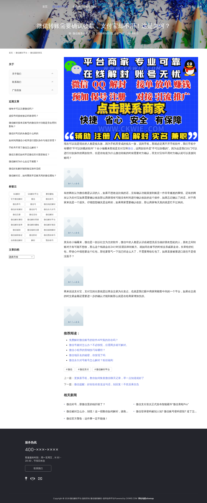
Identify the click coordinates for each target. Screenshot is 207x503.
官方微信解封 (16, 199)
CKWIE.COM (131, 498)
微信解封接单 (16, 224)
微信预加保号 (49, 235)
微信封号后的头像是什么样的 (23, 133)
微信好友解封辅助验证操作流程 (25, 168)
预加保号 (50, 240)
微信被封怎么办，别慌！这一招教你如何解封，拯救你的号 (97, 411)
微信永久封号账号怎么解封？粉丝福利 (91, 360)
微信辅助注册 (33, 230)
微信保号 (50, 199)
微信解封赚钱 (33, 224)
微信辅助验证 (16, 235)
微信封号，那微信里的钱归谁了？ (85, 404)
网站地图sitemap (146, 498)
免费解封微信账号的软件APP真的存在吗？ (93, 340)
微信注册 (17, 214)
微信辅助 (17, 230)
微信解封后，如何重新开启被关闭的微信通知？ (32, 175)
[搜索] (181, 6)
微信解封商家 (33, 219)
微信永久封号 (49, 209)
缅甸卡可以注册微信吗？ (21, 108)
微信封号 (33, 209)
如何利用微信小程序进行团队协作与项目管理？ (32, 140)
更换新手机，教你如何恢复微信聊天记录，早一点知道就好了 (109, 378)
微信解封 (50, 214)
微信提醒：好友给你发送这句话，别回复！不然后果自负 (106, 384)
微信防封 (33, 235)
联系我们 (16, 81)
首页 (45, 6)
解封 (33, 240)
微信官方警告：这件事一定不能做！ (87, 418)
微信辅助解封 (49, 230)
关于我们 (90, 6)
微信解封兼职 (16, 219)
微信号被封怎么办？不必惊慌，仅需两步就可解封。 (99, 345)
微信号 (33, 204)
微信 (130, 148)
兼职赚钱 (50, 194)
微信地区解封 (49, 204)
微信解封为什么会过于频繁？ (23, 161)
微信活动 (33, 214)
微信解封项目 (49, 224)
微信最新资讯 (80, 33)
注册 (199, 6)
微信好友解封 (16, 209)
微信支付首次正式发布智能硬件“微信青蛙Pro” (162, 404)
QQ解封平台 (33, 194)
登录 (191, 6)
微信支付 (84, 369)
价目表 (77, 6)
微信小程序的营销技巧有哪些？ (87, 350)
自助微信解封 (16, 240)
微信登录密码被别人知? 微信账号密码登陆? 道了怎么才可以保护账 (167, 411)
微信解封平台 (60, 6)
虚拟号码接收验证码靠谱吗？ (23, 115)
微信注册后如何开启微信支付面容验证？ (29, 154)
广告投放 (16, 90)
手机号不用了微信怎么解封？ (23, 147)
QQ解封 (16, 194)
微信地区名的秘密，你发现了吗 (87, 355)
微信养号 (17, 204)
